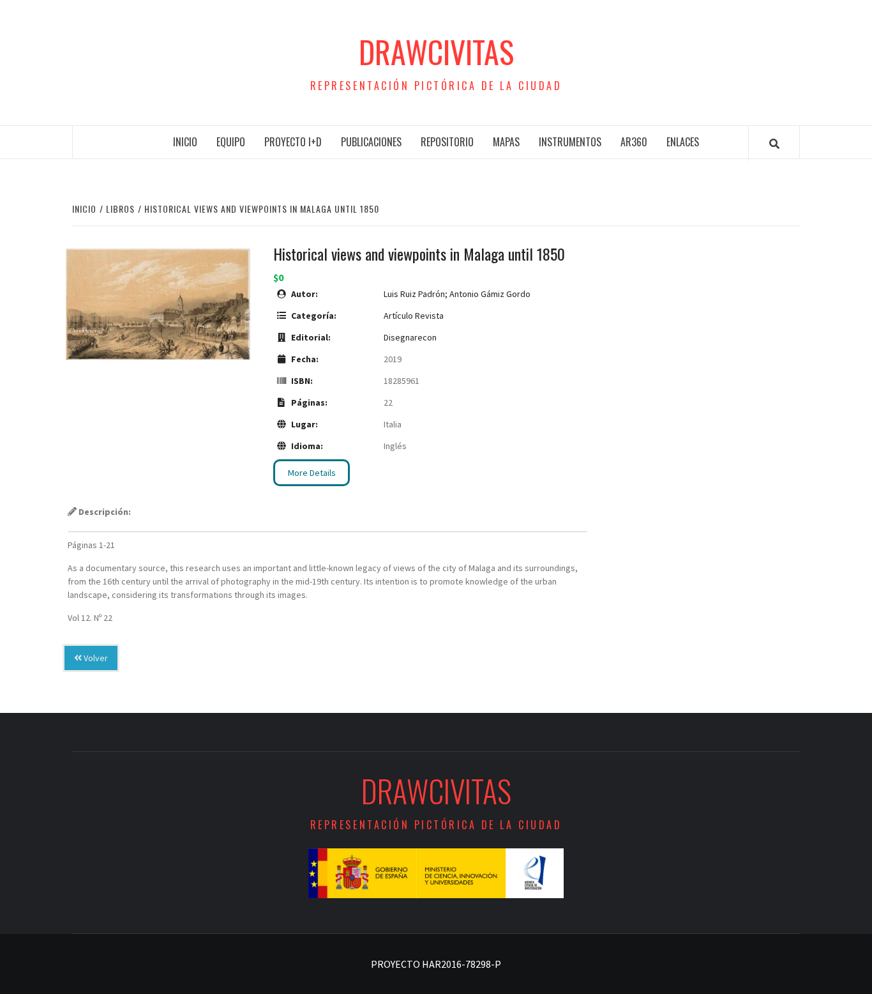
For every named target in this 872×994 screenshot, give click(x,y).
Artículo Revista (414, 315)
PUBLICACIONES (371, 141)
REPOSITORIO (447, 141)
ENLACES (682, 141)
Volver (95, 658)
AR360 (633, 141)
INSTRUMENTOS (570, 141)
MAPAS (506, 141)
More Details (312, 472)
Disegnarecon (410, 337)
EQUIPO (230, 141)
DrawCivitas (436, 52)
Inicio (185, 141)
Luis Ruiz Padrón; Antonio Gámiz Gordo (457, 294)
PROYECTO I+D (293, 141)
